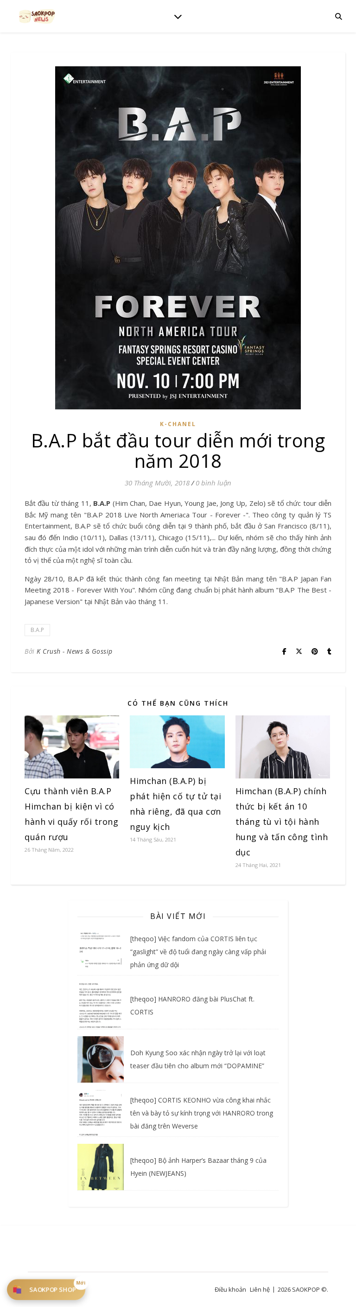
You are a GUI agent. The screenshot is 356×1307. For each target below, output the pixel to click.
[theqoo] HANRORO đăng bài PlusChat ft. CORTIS (192, 1005)
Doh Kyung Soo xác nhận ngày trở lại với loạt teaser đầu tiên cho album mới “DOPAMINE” (198, 1059)
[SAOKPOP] (37, 16)
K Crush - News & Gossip (75, 651)
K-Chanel (178, 424)
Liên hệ (260, 1289)
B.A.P (37, 630)
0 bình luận (213, 482)
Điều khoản (230, 1289)
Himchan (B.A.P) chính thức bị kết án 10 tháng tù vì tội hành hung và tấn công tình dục (281, 821)
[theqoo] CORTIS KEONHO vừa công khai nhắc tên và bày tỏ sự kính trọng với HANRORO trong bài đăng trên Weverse (201, 1113)
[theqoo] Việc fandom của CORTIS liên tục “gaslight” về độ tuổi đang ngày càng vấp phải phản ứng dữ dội (198, 951)
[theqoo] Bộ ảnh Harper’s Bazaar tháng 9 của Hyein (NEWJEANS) (198, 1167)
